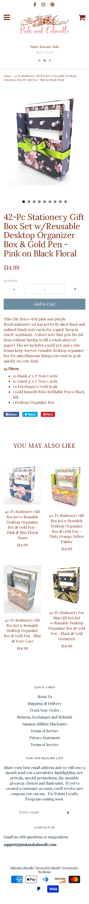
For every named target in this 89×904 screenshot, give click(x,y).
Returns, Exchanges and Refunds (44, 717)
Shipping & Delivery (45, 703)
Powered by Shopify (48, 867)
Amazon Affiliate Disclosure (44, 724)
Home (7, 76)
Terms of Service (44, 730)
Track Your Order (44, 710)
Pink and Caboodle (22, 867)
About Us (44, 696)
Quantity (11, 281)
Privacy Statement (44, 737)
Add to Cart (44, 304)
